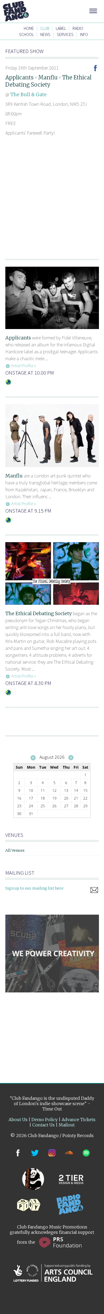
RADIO (78, 28)
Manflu (48, 77)
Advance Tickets (78, 1119)
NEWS (45, 34)
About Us (18, 1119)
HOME (29, 28)
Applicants (19, 77)
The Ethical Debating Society (38, 613)
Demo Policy (44, 1119)
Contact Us (43, 1125)
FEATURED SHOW (24, 51)
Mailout (67, 1125)
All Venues (15, 850)
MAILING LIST (19, 872)
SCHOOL (26, 34)
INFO (84, 34)
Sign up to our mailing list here (34, 888)
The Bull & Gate (28, 94)
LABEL (61, 28)
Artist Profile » (23, 365)
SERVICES (65, 34)
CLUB (44, 28)
